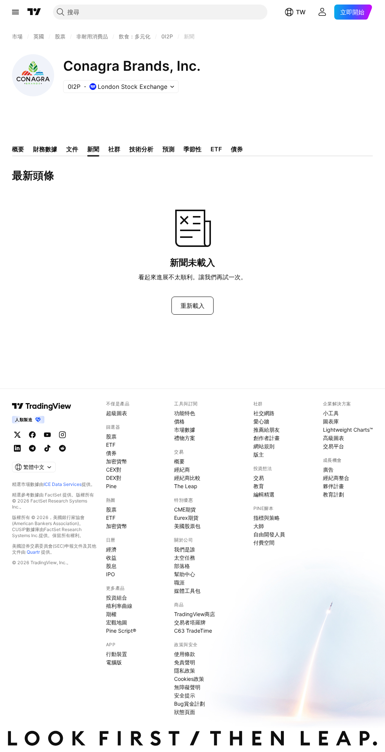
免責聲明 (184, 662)
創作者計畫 (266, 438)
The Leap (185, 486)
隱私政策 (184, 670)
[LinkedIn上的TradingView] (17, 448)
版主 (258, 454)
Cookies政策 (189, 679)
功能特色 (184, 413)
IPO (110, 574)
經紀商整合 (336, 478)
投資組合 (116, 597)
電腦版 (114, 662)
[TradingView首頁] (34, 12)
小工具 (331, 413)
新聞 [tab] (93, 149)
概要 (179, 461)
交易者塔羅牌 (190, 622)
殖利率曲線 (119, 606)
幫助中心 (184, 574)
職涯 (179, 582)
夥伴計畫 (333, 486)
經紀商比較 (187, 478)
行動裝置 (116, 654)
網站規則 (263, 446)
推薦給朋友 (266, 429)
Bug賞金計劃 (189, 703)
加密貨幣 (116, 461)
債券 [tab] (237, 149)
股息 (111, 566)
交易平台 (333, 446)
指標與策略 (266, 518)
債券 (111, 453)
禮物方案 (184, 438)
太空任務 (184, 557)
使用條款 (184, 654)
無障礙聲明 (187, 687)
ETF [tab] (216, 149)
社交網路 (263, 413)
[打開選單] (15, 12)
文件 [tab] (72, 149)
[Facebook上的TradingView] (32, 434)
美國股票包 (187, 526)
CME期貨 (185, 509)
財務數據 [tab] (45, 149)
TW (301, 12)
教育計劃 (333, 494)
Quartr (33, 552)
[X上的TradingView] (17, 434)
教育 (258, 486)
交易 (258, 478)
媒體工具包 (187, 591)
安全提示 (184, 695)
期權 (111, 614)
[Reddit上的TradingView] (62, 448)
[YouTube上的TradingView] (47, 434)
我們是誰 (184, 549)
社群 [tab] (114, 149)
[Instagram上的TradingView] (62, 434)
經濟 (111, 549)
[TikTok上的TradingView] (47, 448)
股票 (111, 436)
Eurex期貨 (186, 518)
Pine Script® (121, 630)
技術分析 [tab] (141, 149)
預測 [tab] (168, 149)
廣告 (328, 469)
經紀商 (182, 469)
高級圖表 (333, 438)
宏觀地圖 (116, 622)
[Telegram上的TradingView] (32, 448)
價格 (179, 421)
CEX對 (113, 469)
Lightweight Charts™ (348, 429)
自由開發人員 (269, 534)
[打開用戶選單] (322, 12)
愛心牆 (261, 421)
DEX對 (113, 478)
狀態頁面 (184, 712)
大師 (258, 526)
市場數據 (184, 429)
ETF (110, 444)
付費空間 (263, 542)
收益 (111, 557)
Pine (111, 486)
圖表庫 (331, 421)
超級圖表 (116, 413)
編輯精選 (263, 494)
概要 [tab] (18, 149)
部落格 (182, 566)
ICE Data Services (63, 484)
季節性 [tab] (192, 149)
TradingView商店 (194, 614)
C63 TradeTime (193, 630)
